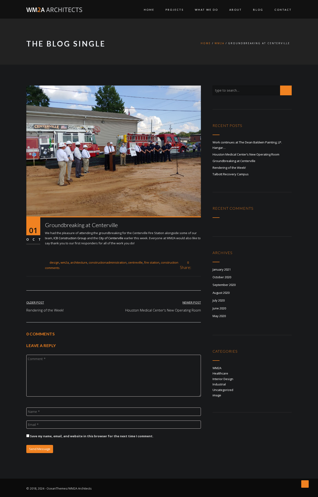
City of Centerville (111, 238)
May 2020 (219, 316)
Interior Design (223, 379)
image (217, 395)
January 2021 (222, 269)
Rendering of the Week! (229, 168)
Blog (258, 9)
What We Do (206, 9)
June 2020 (219, 308)
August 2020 (221, 293)
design (54, 262)
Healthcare (220, 373)
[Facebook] (194, 267)
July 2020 (219, 300)
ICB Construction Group (70, 238)
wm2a (65, 262)
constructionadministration (108, 262)
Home (149, 9)
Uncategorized (223, 390)
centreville (135, 262)
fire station (151, 262)
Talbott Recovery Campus (231, 174)
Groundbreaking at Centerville (234, 161)
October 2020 (222, 277)
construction (169, 262)
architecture (78, 262)
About (235, 9)
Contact (283, 9)
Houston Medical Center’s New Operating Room (246, 154)
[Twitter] (199, 267)
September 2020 (224, 285)
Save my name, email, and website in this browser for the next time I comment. (91, 436)
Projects (175, 9)
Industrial (219, 384)
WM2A (219, 43)
